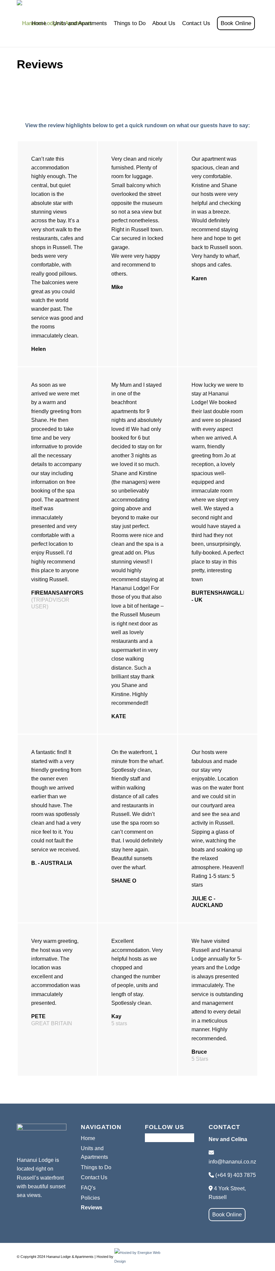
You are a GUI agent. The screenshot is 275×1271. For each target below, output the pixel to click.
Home (88, 1138)
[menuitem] (39, 23)
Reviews (91, 1207)
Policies (90, 1198)
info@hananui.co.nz (232, 1162)
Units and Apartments (94, 1152)
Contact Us (94, 1177)
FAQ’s (88, 1188)
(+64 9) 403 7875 (235, 1175)
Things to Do (96, 1167)
